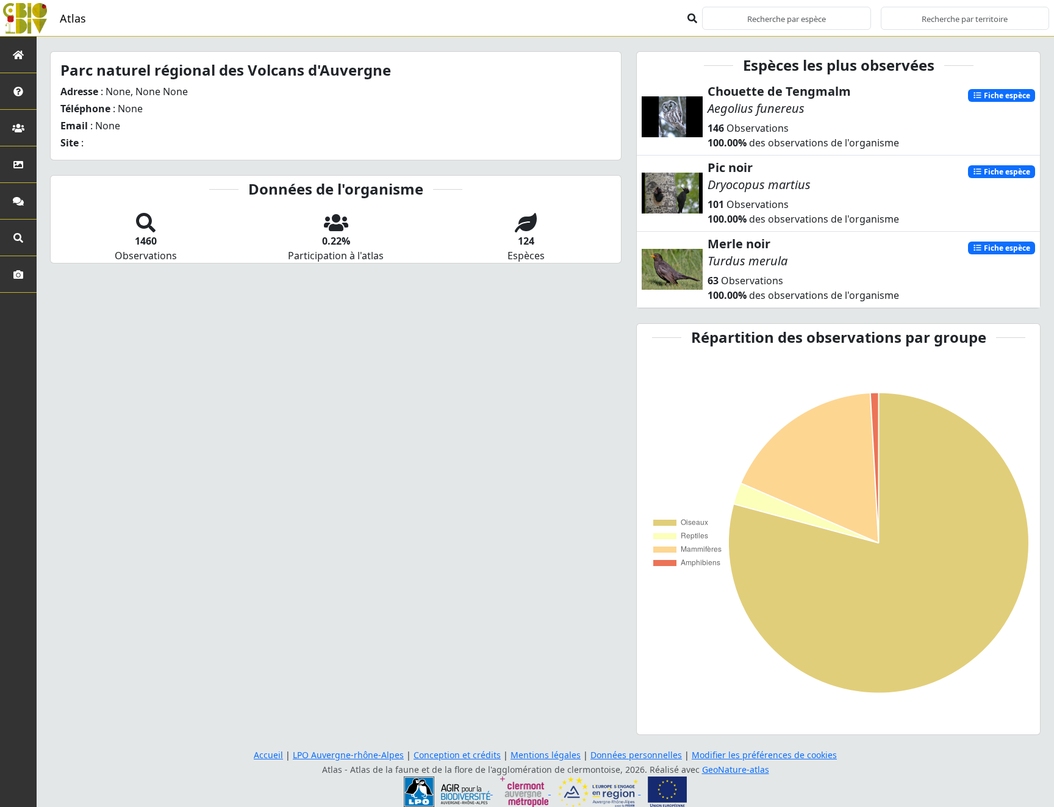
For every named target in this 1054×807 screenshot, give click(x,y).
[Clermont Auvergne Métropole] (525, 791)
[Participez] (18, 201)
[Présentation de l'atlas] (18, 91)
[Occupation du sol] (18, 164)
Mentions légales (546, 755)
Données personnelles (636, 755)
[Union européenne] (667, 791)
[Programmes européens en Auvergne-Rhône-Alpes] (599, 791)
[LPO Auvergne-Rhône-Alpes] (448, 791)
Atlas (73, 18)
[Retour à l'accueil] (18, 55)
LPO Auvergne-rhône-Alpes (348, 755)
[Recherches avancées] (18, 238)
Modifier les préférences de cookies (764, 755)
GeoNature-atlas (735, 769)
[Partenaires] (18, 128)
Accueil (268, 755)
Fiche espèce (1006, 95)
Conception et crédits (457, 755)
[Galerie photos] (18, 274)
